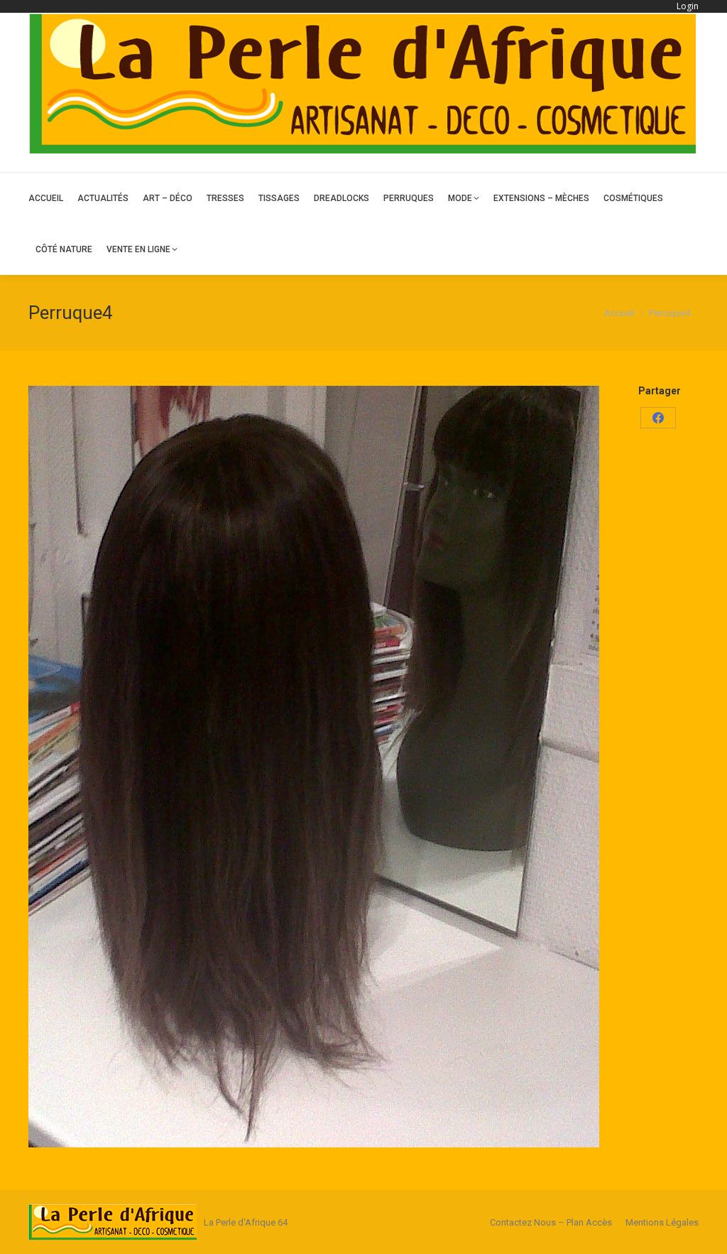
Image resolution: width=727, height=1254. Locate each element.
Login (688, 6)
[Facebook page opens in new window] (689, 162)
